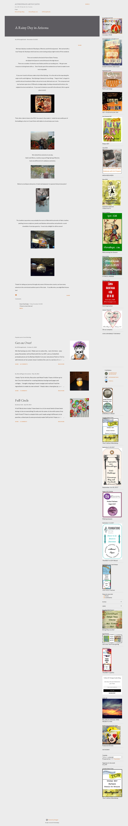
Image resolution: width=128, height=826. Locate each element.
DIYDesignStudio (46, 11)
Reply (21, 308)
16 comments (24, 364)
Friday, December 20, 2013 (36, 304)
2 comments (23, 421)
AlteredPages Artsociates (27, 4)
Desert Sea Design (24, 304)
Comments (108, 597)
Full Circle (22, 400)
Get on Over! (23, 343)
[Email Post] (16, 295)
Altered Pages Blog (19, 11)
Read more (61, 364)
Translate (117, 759)
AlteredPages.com (33, 11)
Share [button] (79, 45)
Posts (107, 596)
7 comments (23, 390)
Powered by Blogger (53, 820)
